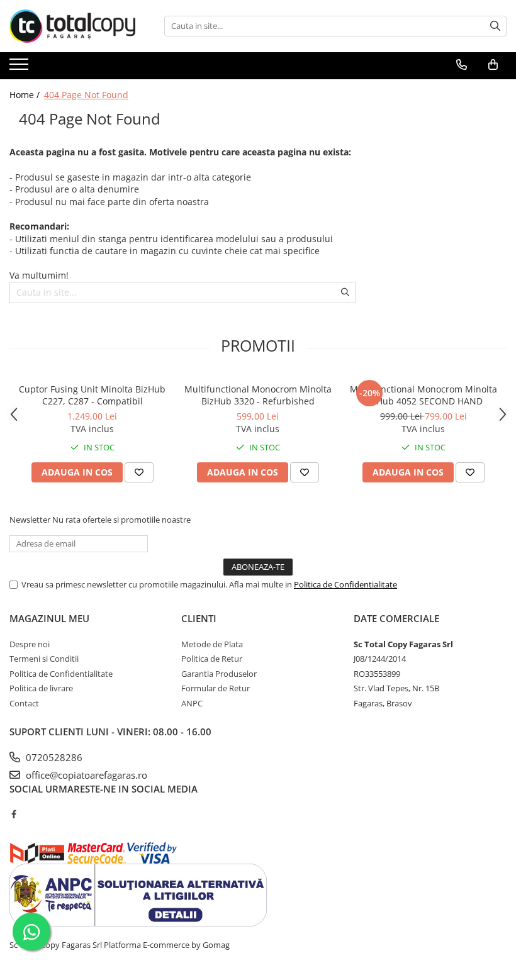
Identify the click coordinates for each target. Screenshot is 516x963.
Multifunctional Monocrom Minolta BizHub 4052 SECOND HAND (423, 395)
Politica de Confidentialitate (345, 584)
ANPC (192, 703)
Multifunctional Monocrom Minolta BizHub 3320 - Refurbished (258, 395)
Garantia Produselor (219, 673)
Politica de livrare (41, 688)
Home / (25, 95)
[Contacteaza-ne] (461, 64)
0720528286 (52, 757)
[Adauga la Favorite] (139, 472)
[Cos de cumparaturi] (493, 64)
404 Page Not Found (86, 95)
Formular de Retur (215, 688)
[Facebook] (13, 814)
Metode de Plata (212, 644)
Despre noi (29, 644)
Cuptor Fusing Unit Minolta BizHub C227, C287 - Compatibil (92, 395)
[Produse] (20, 67)
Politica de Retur (211, 658)
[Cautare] (495, 26)
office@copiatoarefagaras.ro (85, 775)
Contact (24, 703)
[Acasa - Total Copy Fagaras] (72, 26)
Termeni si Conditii (44, 658)
